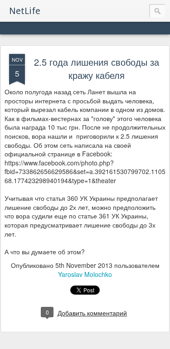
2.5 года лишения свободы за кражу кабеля (96, 68)
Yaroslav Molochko (85, 274)
